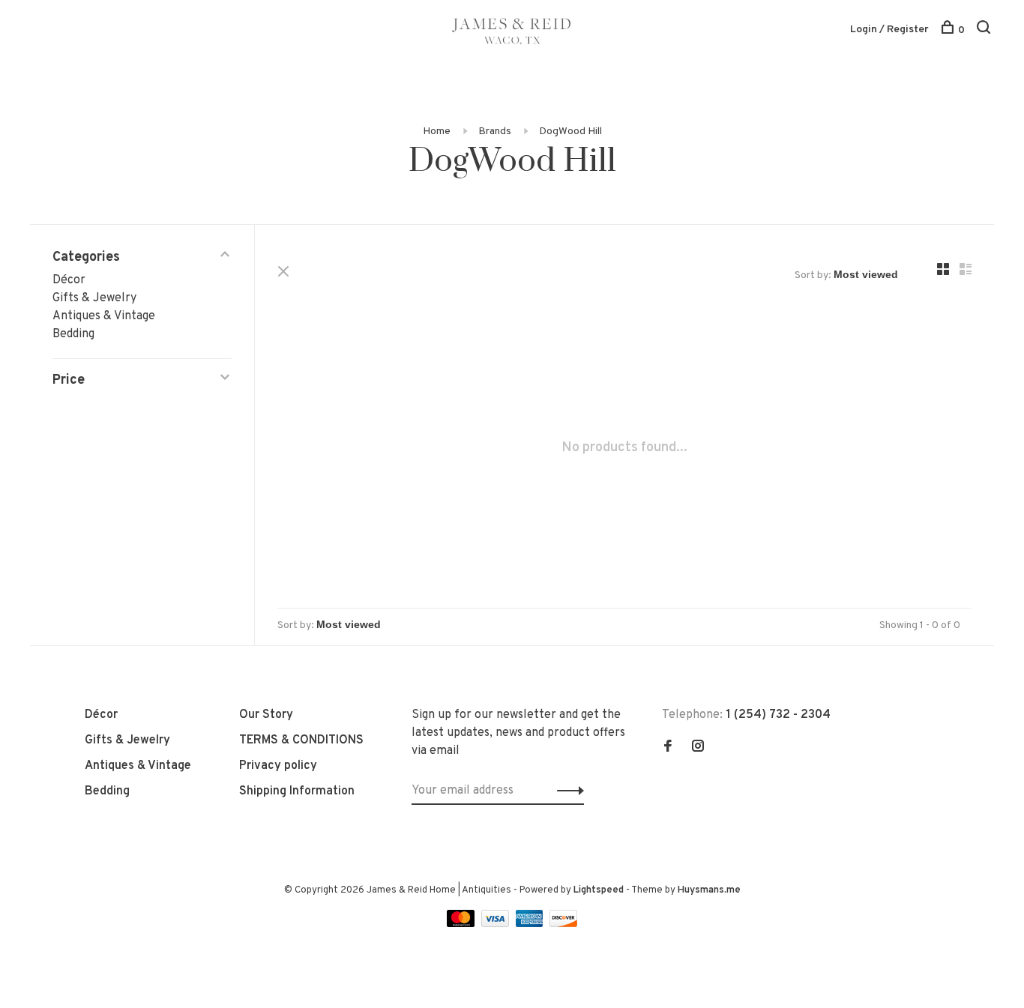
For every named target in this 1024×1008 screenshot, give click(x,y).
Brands (494, 131)
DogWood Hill (570, 131)
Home (437, 131)
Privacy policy (278, 765)
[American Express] (531, 924)
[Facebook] (668, 747)
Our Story (266, 714)
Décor (68, 280)
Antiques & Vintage (103, 316)
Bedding (73, 334)
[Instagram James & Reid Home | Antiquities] (698, 747)
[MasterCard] (462, 924)
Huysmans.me (709, 890)
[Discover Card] (563, 924)
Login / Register (889, 29)
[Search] (985, 30)
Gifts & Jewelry (94, 298)
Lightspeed (598, 890)
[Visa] (496, 924)
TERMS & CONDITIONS (301, 740)
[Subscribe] (566, 790)
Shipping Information (297, 791)
